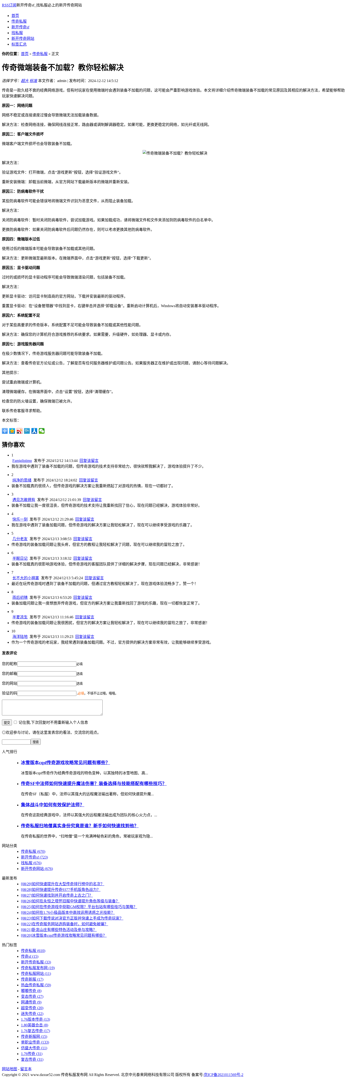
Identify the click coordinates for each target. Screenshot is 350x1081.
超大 (25, 81)
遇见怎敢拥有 (23, 500)
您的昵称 (9, 664)
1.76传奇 (31, 1054)
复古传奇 (32, 1059)
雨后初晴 (20, 597)
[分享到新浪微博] (20, 431)
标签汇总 (19, 44)
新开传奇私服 (36, 962)
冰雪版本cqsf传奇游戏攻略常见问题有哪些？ (65, 762)
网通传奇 (31, 1002)
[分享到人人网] (34, 431)
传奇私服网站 (36, 974)
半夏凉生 (20, 617)
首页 (15, 16)
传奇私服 (19, 21)
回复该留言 (89, 461)
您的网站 (9, 683)
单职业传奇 (35, 1042)
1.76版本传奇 (35, 1019)
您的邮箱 (9, 674)
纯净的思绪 (21, 480)
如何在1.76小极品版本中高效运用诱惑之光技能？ (68, 912)
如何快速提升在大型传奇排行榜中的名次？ (62, 884)
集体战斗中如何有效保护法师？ (52, 804)
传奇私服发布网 (38, 968)
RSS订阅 (9, 5)
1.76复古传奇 (35, 1031)
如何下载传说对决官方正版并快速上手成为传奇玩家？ (72, 918)
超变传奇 (32, 1008)
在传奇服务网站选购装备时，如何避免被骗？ (64, 924)
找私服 (17, 33)
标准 (33, 81)
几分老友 (20, 539)
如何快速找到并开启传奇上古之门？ (57, 895)
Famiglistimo (22, 461)
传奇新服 (32, 979)
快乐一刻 (20, 519)
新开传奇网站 (22, 38)
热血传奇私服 (36, 985)
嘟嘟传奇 (31, 991)
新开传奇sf (20, 27)
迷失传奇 (32, 1014)
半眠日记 (20, 558)
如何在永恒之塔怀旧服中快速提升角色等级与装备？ (70, 901)
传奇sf (29, 956)
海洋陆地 (20, 637)
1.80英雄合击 (34, 1025)
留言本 (26, 1069)
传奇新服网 (34, 1036)
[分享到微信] (42, 431)
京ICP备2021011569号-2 (223, 1075)
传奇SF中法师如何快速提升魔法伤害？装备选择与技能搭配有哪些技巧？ (94, 783)
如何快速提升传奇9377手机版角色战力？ (60, 890)
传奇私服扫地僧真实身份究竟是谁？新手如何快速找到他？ (80, 825)
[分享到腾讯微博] (27, 431)
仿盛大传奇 (34, 1048)
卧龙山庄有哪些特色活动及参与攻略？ (59, 930)
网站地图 (9, 1069)
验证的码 (9, 693)
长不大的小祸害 (25, 578)
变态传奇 (32, 996)
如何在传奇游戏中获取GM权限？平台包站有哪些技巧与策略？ (79, 907)
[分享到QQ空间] (12, 431)
